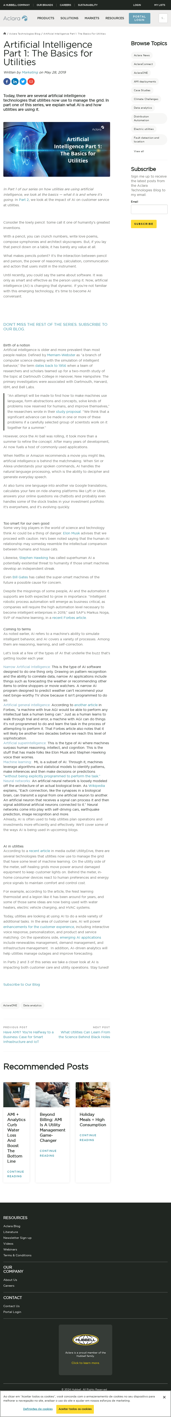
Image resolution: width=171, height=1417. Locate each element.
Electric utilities (144, 129)
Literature (10, 1232)
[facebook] (6, 81)
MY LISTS (159, 5)
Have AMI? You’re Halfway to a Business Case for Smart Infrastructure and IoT (28, 1037)
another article (86, 705)
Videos (8, 1243)
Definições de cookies (38, 1409)
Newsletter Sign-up (17, 1238)
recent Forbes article (69, 618)
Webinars (10, 1249)
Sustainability (88, 5)
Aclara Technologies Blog (24, 34)
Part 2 (24, 200)
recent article (39, 851)
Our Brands (45, 5)
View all (139, 151)
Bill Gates (20, 577)
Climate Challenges (146, 99)
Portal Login (139, 18)
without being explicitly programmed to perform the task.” (52, 776)
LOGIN (137, 5)
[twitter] (23, 81)
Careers (65, 5)
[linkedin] (15, 81)
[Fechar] (164, 1397)
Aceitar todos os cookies (75, 1409)
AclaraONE (10, 1005)
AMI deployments (145, 81)
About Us (10, 1280)
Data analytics (32, 1005)
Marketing (30, 72)
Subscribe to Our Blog (21, 984)
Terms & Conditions (17, 1255)
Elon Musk (71, 533)
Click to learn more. (86, 1363)
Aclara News (142, 55)
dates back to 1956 (50, 365)
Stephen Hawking (33, 558)
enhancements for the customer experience (38, 927)
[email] (31, 81)
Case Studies (142, 90)
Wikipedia (96, 785)
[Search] (165, 15)
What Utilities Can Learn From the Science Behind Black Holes (84, 1035)
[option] (56, 989)
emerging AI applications (80, 937)
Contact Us (11, 1306)
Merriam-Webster (61, 355)
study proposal (68, 411)
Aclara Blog (11, 1226)
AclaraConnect (143, 64)
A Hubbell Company (16, 5)
